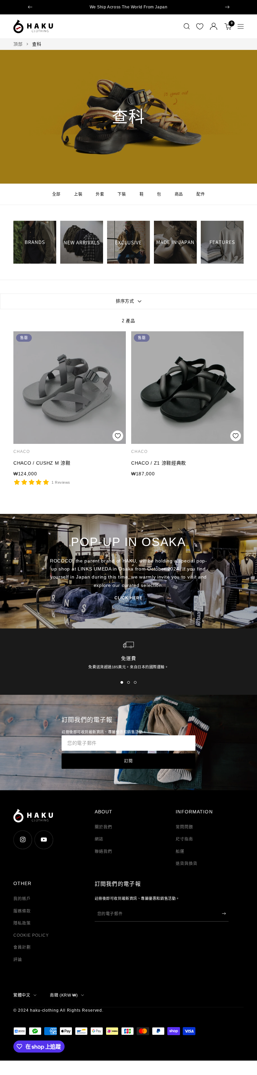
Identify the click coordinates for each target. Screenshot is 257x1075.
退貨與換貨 (186, 863)
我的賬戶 (22, 898)
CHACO (21, 451)
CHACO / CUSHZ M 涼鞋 (42, 463)
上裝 (78, 194)
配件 (200, 194)
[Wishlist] (199, 26)
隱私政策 (22, 923)
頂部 (17, 44)
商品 (179, 194)
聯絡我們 (103, 851)
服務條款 (22, 911)
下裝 (121, 194)
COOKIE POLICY (31, 935)
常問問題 (184, 827)
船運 (180, 851)
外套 (100, 194)
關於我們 (103, 827)
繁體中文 (21, 995)
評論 (17, 959)
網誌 (99, 839)
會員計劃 (22, 947)
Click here (128, 598)
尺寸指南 (184, 839)
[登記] (224, 913)
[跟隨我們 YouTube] (43, 839)
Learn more (178, 7)
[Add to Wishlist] (118, 436)
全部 (56, 194)
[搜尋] (187, 26)
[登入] (214, 26)
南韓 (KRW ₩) (64, 995)
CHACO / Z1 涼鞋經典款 (158, 463)
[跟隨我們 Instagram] (22, 839)
